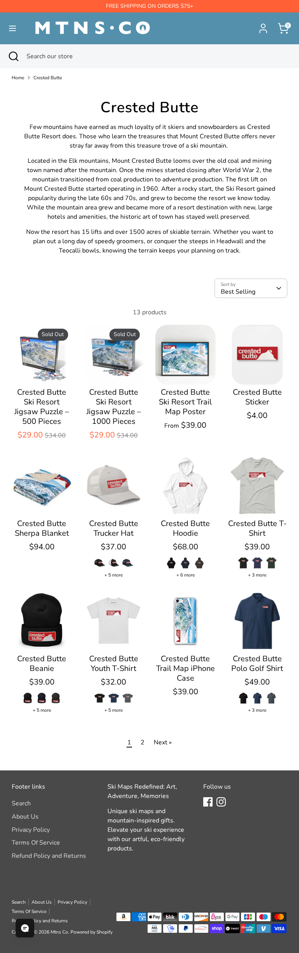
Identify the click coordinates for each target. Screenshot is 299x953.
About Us (25, 816)
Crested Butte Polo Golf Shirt (257, 663)
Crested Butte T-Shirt (257, 528)
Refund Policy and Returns (49, 856)
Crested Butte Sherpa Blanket (42, 528)
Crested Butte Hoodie (185, 528)
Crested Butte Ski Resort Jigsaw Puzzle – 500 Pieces (41, 407)
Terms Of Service (36, 842)
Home (18, 78)
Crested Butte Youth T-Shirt (113, 663)
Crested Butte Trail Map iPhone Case (185, 668)
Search (21, 803)
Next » (163, 742)
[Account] (263, 25)
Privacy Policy (31, 830)
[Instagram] (221, 802)
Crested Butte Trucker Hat (113, 528)
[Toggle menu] (12, 28)
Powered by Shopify (91, 932)
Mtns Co (59, 932)
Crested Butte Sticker (257, 397)
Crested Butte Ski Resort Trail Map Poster (185, 402)
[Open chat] (25, 928)
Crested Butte (47, 78)
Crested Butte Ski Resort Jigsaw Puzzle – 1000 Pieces (113, 407)
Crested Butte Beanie (41, 663)
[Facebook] (208, 802)
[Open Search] (13, 56)
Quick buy (42, 372)
